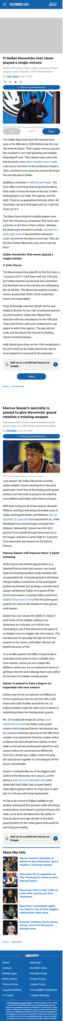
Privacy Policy (38, 978)
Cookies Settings (39, 995)
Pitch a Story (9, 978)
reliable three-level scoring (18, 599)
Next (51, 131)
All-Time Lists (18, 386)
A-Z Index (7, 995)
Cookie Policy (37, 984)
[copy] (21, 82)
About (5, 962)
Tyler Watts (12, 76)
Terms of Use (10, 984)
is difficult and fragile (39, 182)
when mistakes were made (41, 161)
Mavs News (17, 942)
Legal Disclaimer (12, 989)
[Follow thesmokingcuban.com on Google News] (55, 364)
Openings (35, 962)
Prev (11, 131)
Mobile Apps (9, 973)
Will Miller (11, 430)
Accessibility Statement (43, 989)
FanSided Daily (38, 973)
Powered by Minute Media (21, 1003)
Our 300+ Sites (38, 968)
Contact (7, 968)
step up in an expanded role (29, 780)
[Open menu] (4, 4)
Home (6, 386)
